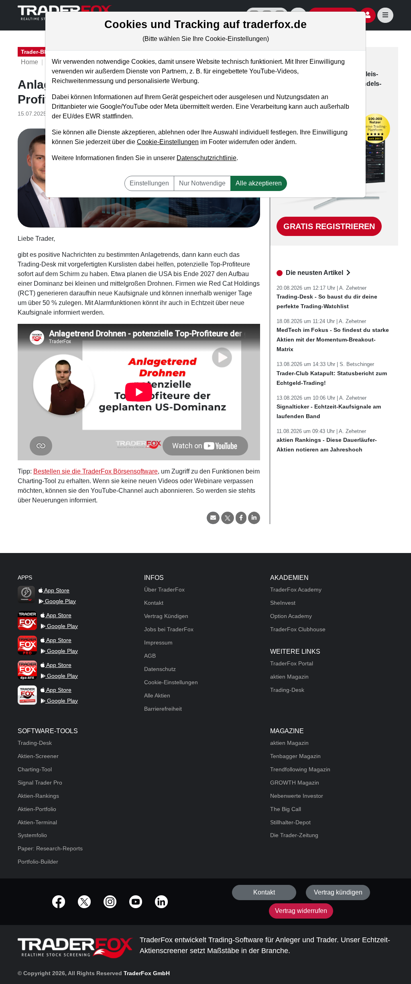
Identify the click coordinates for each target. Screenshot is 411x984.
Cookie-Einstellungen (168, 141)
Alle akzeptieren (259, 183)
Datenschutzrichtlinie (206, 158)
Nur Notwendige (202, 183)
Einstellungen (149, 183)
